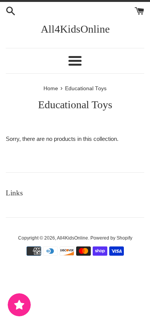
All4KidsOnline (75, 29)
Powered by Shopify (111, 238)
